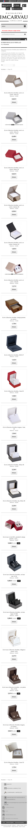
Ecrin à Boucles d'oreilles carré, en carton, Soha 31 (14, 131)
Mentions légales (10, 822)
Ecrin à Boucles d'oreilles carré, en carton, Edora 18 (14, 168)
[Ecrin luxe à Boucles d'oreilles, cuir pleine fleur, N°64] (14, 675)
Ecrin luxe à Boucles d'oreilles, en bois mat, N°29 (14, 575)
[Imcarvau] (14, 16)
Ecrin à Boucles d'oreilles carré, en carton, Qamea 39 (14, 206)
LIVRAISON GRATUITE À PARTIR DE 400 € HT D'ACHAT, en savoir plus (14, 798)
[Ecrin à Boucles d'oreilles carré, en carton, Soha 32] (14, 81)
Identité (8, 784)
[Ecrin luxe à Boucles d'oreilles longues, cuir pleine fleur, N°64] (14, 713)
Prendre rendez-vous (11, 814)
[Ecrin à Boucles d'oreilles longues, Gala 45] (14, 415)
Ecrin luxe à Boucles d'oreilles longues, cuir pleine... (14, 725)
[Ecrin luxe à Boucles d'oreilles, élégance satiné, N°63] (14, 638)
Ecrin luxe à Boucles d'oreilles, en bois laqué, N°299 (14, 613)
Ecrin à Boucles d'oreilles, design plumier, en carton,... (14, 318)
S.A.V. (7, 811)
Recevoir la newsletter (14, 788)
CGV (4, 822)
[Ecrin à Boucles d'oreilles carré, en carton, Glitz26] (14, 268)
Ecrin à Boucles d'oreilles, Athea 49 (14, 464)
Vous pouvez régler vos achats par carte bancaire (15, 803)
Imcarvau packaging (19, 822)
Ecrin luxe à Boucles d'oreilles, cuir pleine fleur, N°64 (14, 688)
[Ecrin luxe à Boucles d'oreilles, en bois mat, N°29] (14, 562)
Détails (2, 61)
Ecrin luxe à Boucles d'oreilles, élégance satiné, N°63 (14, 650)
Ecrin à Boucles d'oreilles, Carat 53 (14, 762)
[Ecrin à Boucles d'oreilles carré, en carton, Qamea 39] (14, 193)
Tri (2, 65)
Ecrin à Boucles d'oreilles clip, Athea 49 (14, 501)
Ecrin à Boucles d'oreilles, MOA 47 (14, 355)
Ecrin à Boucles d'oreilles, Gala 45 (14, 391)
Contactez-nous (10, 807)
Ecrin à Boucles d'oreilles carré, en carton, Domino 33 (14, 243)
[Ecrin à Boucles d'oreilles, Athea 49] (14, 453)
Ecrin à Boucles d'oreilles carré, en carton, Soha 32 (14, 93)
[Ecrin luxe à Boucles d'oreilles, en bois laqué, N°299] (14, 600)
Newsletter (13, 1)
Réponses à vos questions (12, 818)
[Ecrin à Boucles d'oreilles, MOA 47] (14, 343)
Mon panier (17, 8)
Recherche (21, 1)
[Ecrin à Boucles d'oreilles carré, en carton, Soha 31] (14, 118)
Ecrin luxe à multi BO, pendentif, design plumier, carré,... (14, 537)
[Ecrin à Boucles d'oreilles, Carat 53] (14, 750)
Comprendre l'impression (14, 792)
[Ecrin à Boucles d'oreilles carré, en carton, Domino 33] (14, 230)
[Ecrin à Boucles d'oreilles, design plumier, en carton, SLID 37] (14, 305)
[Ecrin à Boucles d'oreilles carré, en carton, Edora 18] (14, 156)
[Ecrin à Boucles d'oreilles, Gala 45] (14, 379)
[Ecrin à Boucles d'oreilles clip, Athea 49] (14, 489)
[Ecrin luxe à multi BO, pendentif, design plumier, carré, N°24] (14, 525)
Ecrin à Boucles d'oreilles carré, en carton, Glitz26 (14, 281)
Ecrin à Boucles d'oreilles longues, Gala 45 (14, 428)
